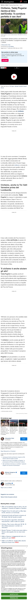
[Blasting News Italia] (9, 2)
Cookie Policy (16, 591)
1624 (12, 554)
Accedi (25, 1)
